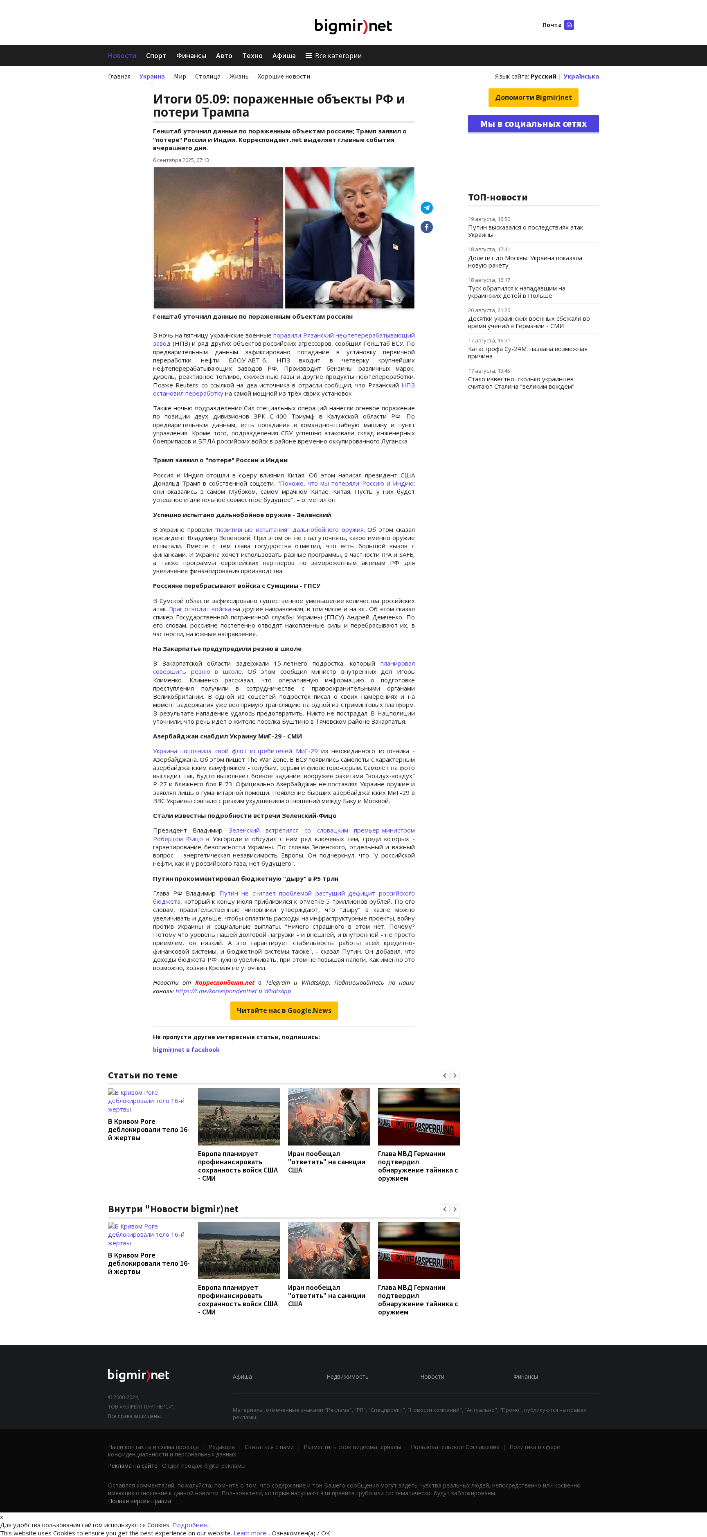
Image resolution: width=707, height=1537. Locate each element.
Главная (119, 76)
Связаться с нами (269, 1447)
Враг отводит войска (200, 609)
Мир (180, 76)
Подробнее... (191, 1525)
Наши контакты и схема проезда (153, 1447)
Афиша (284, 55)
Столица (208, 76)
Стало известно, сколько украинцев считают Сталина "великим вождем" (521, 382)
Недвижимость (347, 1376)
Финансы (191, 55)
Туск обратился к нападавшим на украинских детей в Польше (516, 291)
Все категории (338, 55)
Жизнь (239, 76)
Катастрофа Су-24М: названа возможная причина (528, 352)
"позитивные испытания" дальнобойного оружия (288, 529)
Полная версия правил (139, 1501)
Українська (581, 76)
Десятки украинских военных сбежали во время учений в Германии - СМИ (529, 322)
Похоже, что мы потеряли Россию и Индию (347, 483)
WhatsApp (277, 991)
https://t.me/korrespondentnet (216, 991)
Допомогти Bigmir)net (533, 97)
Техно (252, 55)
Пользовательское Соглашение (455, 1447)
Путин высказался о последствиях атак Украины (525, 231)
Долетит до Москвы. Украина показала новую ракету (525, 261)
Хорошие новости (284, 76)
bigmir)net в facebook (186, 1049)
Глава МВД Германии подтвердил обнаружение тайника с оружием (418, 1166)
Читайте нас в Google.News (284, 1010)
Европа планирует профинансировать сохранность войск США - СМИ (238, 1166)
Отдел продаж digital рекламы (203, 1465)
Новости (122, 55)
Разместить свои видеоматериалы (352, 1447)
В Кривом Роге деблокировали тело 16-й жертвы (149, 1129)
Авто (224, 55)
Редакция (222, 1447)
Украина (152, 76)
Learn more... (252, 1533)
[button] (445, 1075)
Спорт (156, 55)
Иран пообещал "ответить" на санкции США (326, 1162)
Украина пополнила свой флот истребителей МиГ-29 (237, 751)
